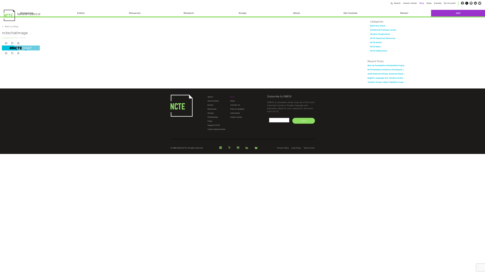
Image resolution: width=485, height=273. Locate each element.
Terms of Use (309, 148)
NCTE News (375, 47)
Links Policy (296, 148)
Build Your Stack (377, 26)
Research (189, 13)
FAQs (210, 121)
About (296, 13)
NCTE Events (376, 42)
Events (81, 13)
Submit (304, 121)
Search (397, 3)
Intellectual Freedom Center (383, 30)
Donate (437, 3)
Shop (429, 3)
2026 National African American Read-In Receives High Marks (386, 74)
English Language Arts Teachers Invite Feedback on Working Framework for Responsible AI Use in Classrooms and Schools (386, 78)
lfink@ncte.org (10, 38)
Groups (242, 13)
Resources (135, 13)
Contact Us (235, 105)
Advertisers (235, 113)
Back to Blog (11, 27)
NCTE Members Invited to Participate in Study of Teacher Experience (386, 70)
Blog (421, 3)
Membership (213, 117)
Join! (458, 13)
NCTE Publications (378, 51)
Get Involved (350, 13)
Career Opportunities (216, 129)
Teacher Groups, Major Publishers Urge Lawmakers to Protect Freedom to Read (386, 82)
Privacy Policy (283, 148)
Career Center (410, 3)
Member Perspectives (380, 34)
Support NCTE (214, 125)
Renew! (404, 13)
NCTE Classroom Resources (382, 38)
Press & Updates (237, 109)
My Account (450, 3)
